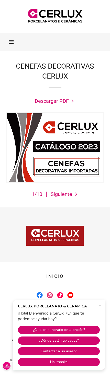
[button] (11, 42)
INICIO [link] (54, 276)
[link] (55, 16)
